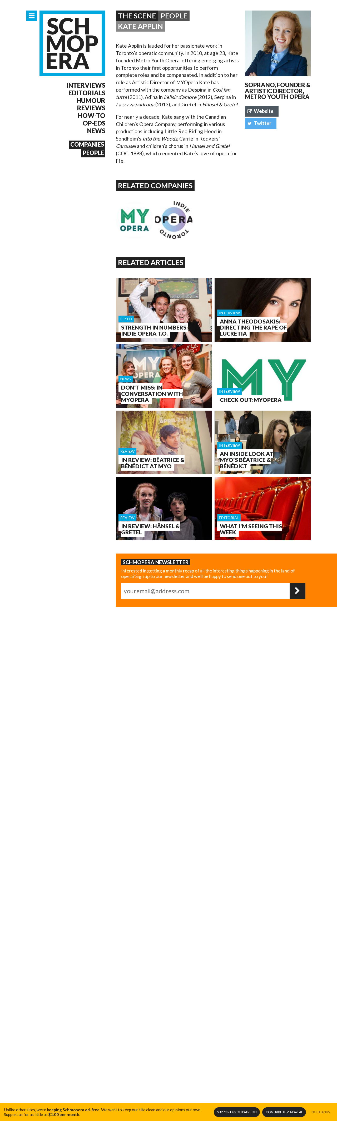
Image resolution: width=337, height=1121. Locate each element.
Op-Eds (94, 123)
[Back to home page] (72, 43)
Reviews (91, 108)
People (93, 153)
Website (264, 111)
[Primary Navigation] (31, 16)
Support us (237, 1112)
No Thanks (320, 1112)
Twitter (262, 123)
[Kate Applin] (278, 43)
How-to (91, 115)
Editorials (86, 93)
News (96, 130)
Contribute (284, 1112)
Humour (91, 100)
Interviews (85, 85)
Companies (87, 144)
